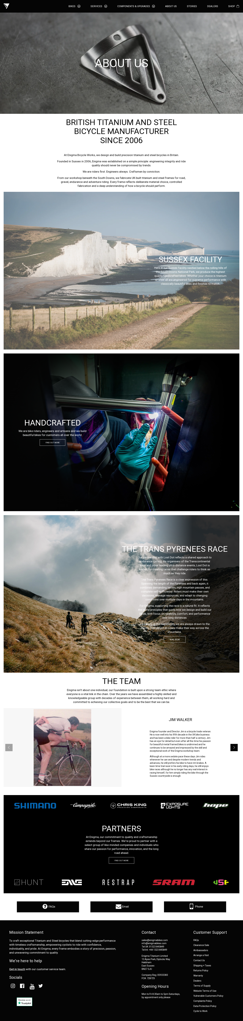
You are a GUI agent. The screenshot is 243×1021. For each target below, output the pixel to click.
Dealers (197, 981)
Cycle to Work (200, 1011)
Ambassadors (200, 950)
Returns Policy (200, 970)
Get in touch (17, 969)
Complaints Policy (202, 1001)
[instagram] (12, 986)
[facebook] (22, 986)
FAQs (51, 906)
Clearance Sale (201, 945)
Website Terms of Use (204, 991)
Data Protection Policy (204, 1006)
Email (125, 906)
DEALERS (212, 6)
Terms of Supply (202, 986)
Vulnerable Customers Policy (208, 996)
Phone (198, 906)
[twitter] (40, 986)
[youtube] (31, 986)
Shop (231, 6)
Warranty (198, 975)
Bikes (72, 6)
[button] (234, 747)
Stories (192, 6)
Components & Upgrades (134, 6)
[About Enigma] (6, 6)
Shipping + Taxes (202, 965)
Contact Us (199, 960)
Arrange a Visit (201, 955)
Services (97, 6)
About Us (171, 6)
